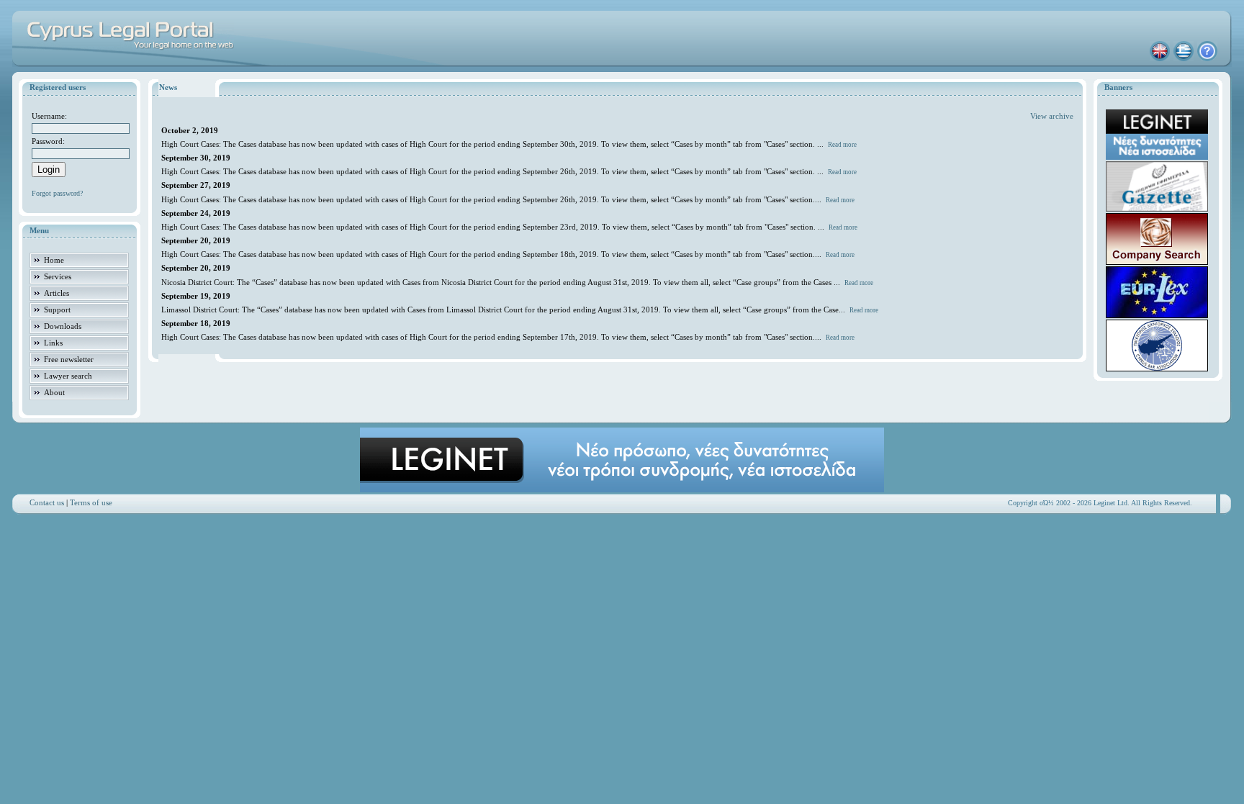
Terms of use (91, 502)
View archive (1051, 116)
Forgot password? (57, 193)
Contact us (47, 502)
